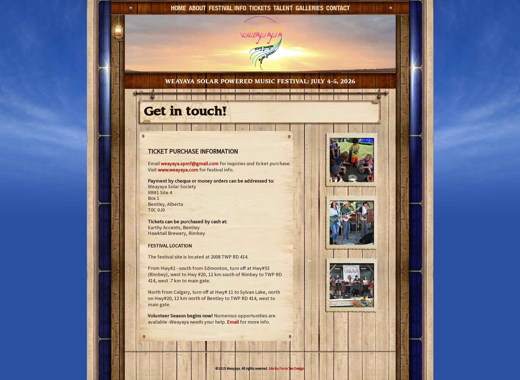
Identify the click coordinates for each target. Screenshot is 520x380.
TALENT (283, 8)
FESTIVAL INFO (227, 8)
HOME (178, 8)
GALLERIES (309, 8)
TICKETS (260, 8)
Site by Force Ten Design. (287, 368)
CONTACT (338, 8)
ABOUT (197, 8)
